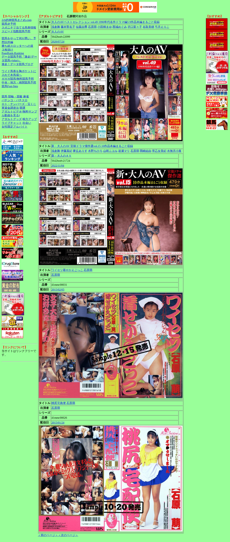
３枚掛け (7, 49)
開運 (22, 107)
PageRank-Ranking (13, 53)
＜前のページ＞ (48, 535)
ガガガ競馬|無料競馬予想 (18, 78)
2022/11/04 (57, 165)
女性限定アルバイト (14, 126)
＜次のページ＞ (68, 535)
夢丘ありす (80, 150)
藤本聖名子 (68, 26)
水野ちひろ (95, 150)
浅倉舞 (55, 26)
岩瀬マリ (124, 150)
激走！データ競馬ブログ (17, 64)
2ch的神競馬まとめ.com (16, 20)
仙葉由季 (81, 26)
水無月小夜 (174, 150)
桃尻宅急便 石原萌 (63, 403)
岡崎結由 (145, 150)
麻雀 (26, 96)
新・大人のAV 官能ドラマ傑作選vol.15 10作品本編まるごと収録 (92, 146)
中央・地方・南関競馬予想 (19, 82)
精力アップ (29, 119)
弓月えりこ (162, 26)
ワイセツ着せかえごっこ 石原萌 (71, 270)
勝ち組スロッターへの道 (17, 45)
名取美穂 (148, 26)
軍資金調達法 (10, 107)
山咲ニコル (110, 150)
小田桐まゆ (104, 26)
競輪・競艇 (15, 96)
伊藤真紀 (66, 150)
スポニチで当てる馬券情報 (19, 27)
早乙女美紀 (159, 150)
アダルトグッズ (12, 119)
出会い (26, 122)
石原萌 (92, 26)
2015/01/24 (57, 422)
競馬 (4, 96)
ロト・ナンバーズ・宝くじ (19, 104)
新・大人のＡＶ (61, 155)
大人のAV (57, 31)
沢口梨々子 (135, 26)
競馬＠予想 (9, 23)
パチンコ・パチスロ (14, 100)
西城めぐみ (119, 26)
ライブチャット (12, 122)
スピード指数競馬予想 (16, 31)
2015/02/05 (57, 289)
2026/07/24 (57, 41)
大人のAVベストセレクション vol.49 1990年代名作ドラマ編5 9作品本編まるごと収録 (105, 22)
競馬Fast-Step (10, 86)
